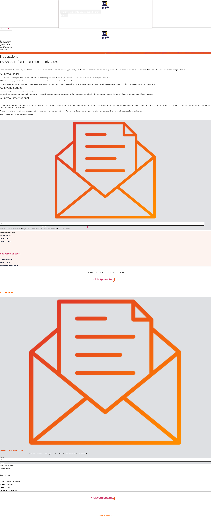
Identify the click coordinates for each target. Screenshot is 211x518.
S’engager (110, 22)
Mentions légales (6, 282)
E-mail (2, 457)
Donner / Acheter (96, 22)
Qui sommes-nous (68, 22)
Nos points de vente (125, 22)
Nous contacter (139, 26)
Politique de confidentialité (105, 286)
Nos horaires (4, 238)
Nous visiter (140, 22)
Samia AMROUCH (6, 293)
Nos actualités (83, 22)
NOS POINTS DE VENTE (10, 254)
